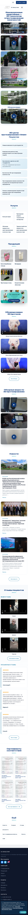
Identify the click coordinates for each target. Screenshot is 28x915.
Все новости (14, 579)
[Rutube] (8, 862)
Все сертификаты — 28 (14, 806)
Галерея (13, 825)
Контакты (3, 890)
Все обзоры (14, 378)
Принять (23, 912)
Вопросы (3, 887)
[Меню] (21, 7)
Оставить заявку (21, 2)
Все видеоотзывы (14, 658)
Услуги (2, 873)
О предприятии (5, 868)
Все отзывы (14, 737)
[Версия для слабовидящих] (13, 2)
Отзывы (22, 825)
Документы (5, 829)
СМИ (4, 838)
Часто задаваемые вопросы (10, 834)
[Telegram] (5, 862)
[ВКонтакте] (2, 862)
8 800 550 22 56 (6, 897)
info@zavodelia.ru (7, 899)
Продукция (4, 871)
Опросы (23, 834)
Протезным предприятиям (12, 98)
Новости (14, 454)
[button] (14, 42)
